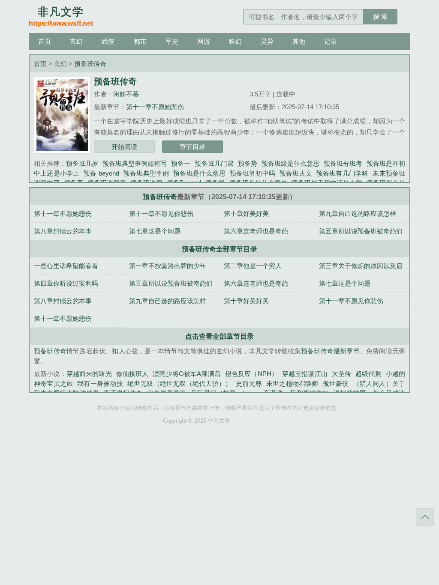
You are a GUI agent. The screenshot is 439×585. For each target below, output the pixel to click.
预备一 (180, 163)
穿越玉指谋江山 (305, 373)
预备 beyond (101, 173)
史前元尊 (249, 383)
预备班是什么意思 (199, 173)
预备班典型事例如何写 (134, 163)
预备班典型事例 (146, 173)
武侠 (108, 41)
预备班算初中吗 (252, 173)
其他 (298, 41)
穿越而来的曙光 (89, 373)
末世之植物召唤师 (292, 383)
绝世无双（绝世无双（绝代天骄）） (179, 383)
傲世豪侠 (336, 383)
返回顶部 (425, 517)
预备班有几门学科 (342, 173)
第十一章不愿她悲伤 (155, 106)
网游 (203, 41)
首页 (44, 41)
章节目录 (192, 146)
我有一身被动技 (100, 383)
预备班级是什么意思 (290, 163)
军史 (171, 41)
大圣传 (341, 373)
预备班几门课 (214, 163)
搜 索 (380, 16)
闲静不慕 (126, 94)
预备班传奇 (90, 63)
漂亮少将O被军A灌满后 (187, 373)
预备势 (247, 163)
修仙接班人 (132, 373)
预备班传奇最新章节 (330, 351)
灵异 (267, 41)
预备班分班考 (343, 163)
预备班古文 (296, 173)
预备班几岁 (82, 163)
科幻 (235, 41)
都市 (140, 41)
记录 (330, 41)
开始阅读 (124, 146)
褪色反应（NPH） (251, 373)
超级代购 (368, 373)
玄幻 (76, 41)
